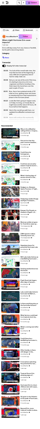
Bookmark (29, 30)
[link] (10, 36)
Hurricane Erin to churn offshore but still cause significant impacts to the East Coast (28, 386)
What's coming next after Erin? (29, 328)
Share (17, 30)
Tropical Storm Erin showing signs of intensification (27, 374)
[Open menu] (3, 2)
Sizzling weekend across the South (29, 269)
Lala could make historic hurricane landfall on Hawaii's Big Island (29, 293)
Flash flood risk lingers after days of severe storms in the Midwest (28, 281)
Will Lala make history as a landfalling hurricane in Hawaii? (29, 258)
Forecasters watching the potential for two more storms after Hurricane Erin (28, 363)
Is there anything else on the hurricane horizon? (29, 304)
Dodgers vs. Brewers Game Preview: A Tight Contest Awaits (28, 188)
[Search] (19, 2)
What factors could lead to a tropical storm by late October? (28, 316)
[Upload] (23, 2)
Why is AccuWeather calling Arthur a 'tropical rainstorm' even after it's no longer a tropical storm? (29, 130)
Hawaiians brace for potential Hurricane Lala (29, 246)
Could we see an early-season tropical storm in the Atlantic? (29, 165)
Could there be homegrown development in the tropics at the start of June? (28, 153)
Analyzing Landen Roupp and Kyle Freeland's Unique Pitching (29, 200)
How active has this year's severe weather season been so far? (28, 141)
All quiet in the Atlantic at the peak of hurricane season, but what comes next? (29, 397)
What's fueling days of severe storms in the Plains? (28, 176)
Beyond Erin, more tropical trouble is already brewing (29, 409)
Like (7, 30)
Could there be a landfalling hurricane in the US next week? (28, 339)
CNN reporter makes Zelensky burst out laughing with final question (27, 234)
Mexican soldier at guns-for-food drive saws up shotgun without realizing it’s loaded (29, 223)
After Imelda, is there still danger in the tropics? (28, 351)
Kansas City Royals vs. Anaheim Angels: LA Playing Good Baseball (28, 211)
